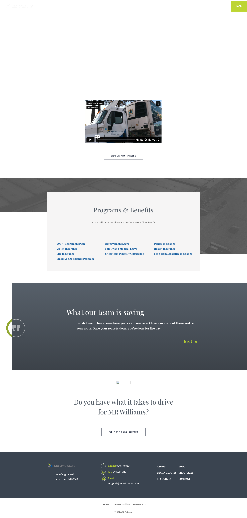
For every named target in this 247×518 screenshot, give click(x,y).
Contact (221, 6)
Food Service (156, 6)
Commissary (132, 6)
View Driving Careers (123, 155)
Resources (200, 6)
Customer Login (139, 504)
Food (182, 466)
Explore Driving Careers (123, 432)
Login (239, 6)
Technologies (108, 6)
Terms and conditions (121, 504)
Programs (179, 6)
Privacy (106, 504)
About (86, 6)
